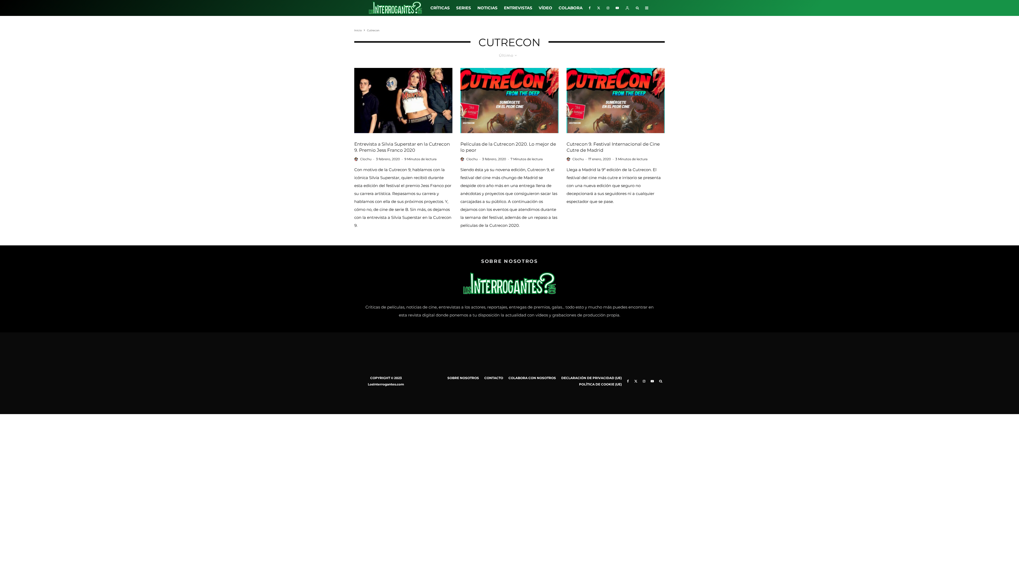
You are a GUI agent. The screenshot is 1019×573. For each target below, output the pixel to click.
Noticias (487, 7)
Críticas (440, 7)
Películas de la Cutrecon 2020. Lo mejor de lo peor (508, 147)
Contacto (493, 378)
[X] (598, 8)
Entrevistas (518, 7)
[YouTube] (617, 8)
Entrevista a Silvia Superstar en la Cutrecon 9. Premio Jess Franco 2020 (402, 147)
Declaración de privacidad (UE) (591, 378)
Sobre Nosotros (463, 378)
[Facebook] (590, 8)
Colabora (570, 7)
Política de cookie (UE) (600, 384)
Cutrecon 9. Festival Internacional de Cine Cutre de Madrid (613, 147)
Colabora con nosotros (532, 378)
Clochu (366, 159)
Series (463, 7)
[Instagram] (607, 8)
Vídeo (545, 7)
